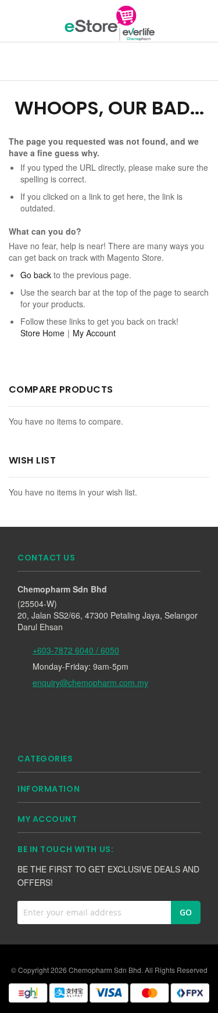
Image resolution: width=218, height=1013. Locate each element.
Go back (35, 275)
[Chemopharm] (109, 22)
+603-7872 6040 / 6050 (76, 650)
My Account (94, 333)
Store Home (42, 333)
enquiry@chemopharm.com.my (90, 682)
